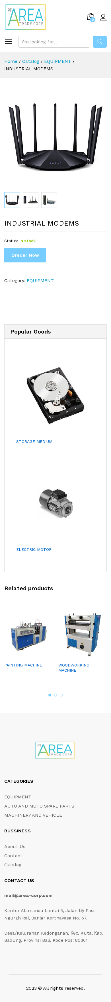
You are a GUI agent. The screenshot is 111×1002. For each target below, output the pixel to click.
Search (100, 42)
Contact (13, 855)
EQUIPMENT (40, 280)
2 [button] (55, 695)
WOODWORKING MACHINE (73, 667)
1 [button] (49, 695)
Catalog (12, 865)
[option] (28, 644)
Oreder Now (25, 255)
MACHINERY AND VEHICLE (33, 815)
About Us (14, 846)
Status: (11, 240)
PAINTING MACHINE (23, 665)
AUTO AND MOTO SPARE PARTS (39, 806)
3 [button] (61, 695)
